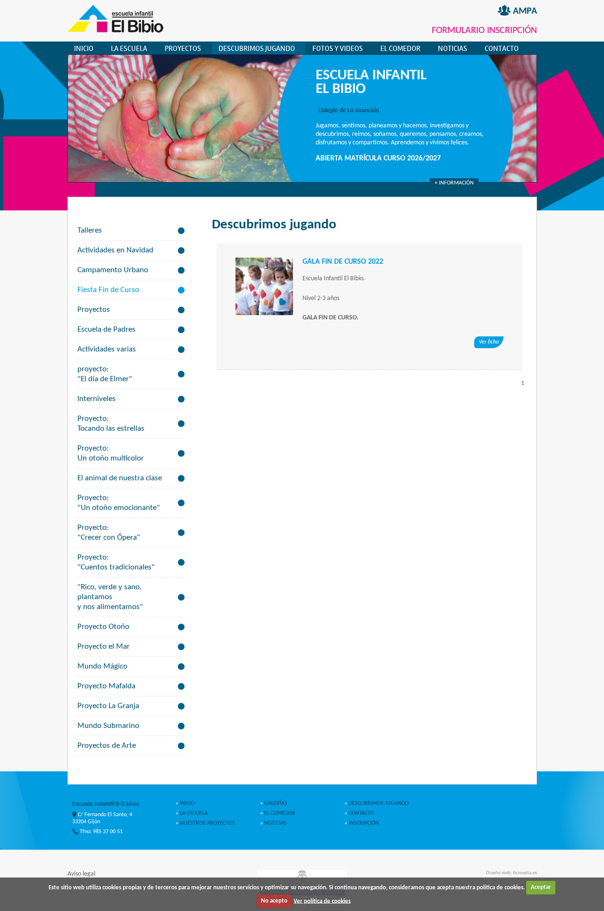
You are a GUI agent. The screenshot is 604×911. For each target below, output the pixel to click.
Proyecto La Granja (108, 706)
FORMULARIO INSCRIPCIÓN (484, 30)
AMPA (524, 11)
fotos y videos (337, 48)
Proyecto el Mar (103, 647)
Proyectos (93, 310)
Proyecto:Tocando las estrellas (110, 424)
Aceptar (541, 887)
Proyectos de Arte (106, 746)
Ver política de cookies (322, 901)
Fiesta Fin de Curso (108, 290)
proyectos (183, 48)
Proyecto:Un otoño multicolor (110, 453)
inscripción (363, 823)
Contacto (502, 48)
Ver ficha (489, 342)
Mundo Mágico (102, 666)
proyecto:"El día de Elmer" (104, 374)
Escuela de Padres (106, 330)
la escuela (129, 48)
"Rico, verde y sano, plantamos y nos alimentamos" (110, 597)
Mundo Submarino (108, 726)
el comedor (400, 48)
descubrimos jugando (256, 48)
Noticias (452, 48)
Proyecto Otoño (103, 627)
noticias (274, 823)
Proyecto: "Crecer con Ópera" (108, 533)
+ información (454, 183)
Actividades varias (106, 349)
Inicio (83, 48)
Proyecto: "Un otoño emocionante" (118, 503)
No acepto (274, 901)
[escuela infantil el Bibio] (115, 30)
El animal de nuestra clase (119, 478)
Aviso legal (81, 874)
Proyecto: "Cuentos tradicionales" (116, 562)
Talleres (89, 230)
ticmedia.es (525, 873)
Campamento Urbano (112, 270)
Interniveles (96, 399)
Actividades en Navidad (115, 250)
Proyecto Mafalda (106, 686)
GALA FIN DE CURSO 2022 (342, 262)
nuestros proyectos (206, 823)
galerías (275, 803)
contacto (360, 813)
